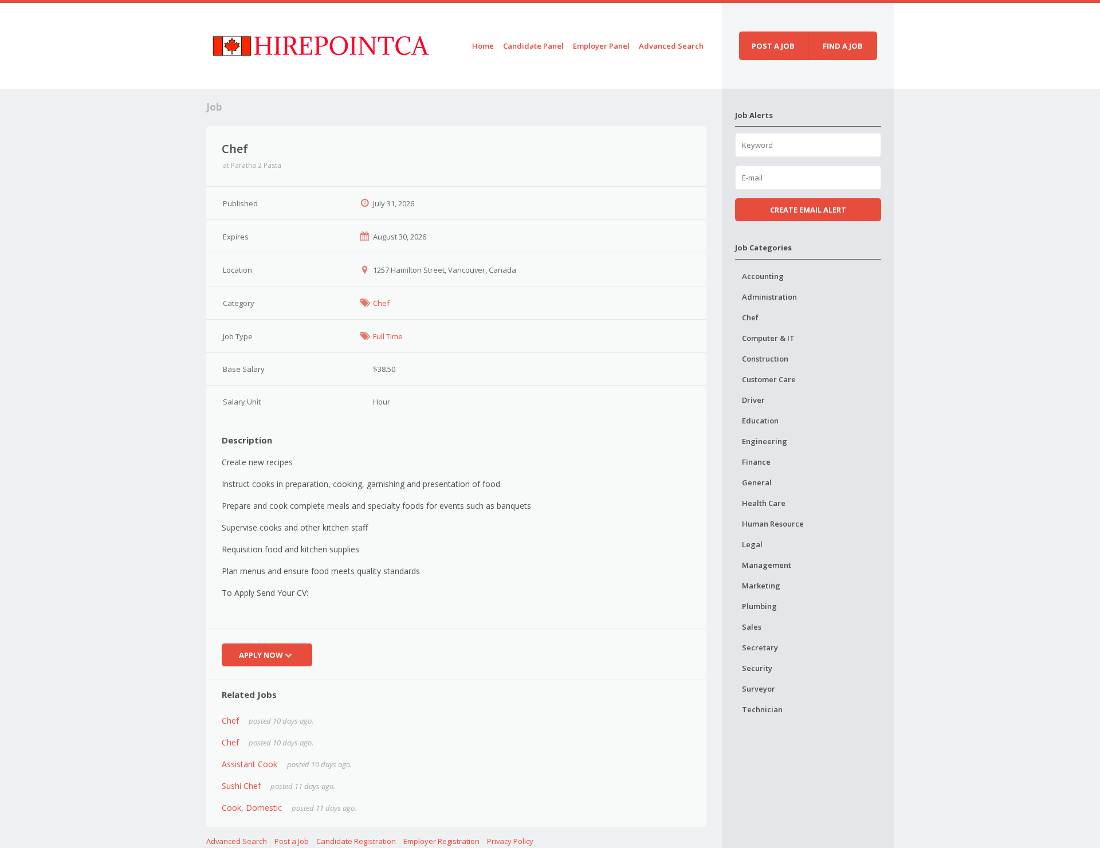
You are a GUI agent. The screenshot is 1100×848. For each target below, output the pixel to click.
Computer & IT (768, 338)
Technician (762, 709)
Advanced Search (671, 46)
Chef (381, 303)
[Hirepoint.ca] (320, 44)
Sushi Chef (241, 785)
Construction (765, 359)
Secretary (760, 647)
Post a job (773, 46)
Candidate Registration (356, 841)
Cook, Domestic (252, 807)
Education (760, 420)
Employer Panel (601, 46)
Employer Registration (441, 841)
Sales (751, 627)
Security (757, 668)
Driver (753, 400)
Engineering (764, 441)
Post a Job (291, 841)
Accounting (763, 276)
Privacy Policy (510, 841)
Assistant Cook (249, 764)
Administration (769, 297)
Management (766, 565)
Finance (756, 462)
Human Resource (773, 524)
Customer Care (769, 379)
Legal (752, 544)
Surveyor (758, 689)
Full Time (388, 336)
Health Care (763, 503)
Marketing (761, 585)
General (757, 482)
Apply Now (261, 655)
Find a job (843, 46)
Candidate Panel (533, 46)
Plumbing (759, 606)
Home (483, 46)
